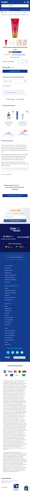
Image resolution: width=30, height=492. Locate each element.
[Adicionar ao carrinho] (13, 111)
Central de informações (10, 330)
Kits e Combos (11, 12)
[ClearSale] (4, 487)
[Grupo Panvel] (6, 478)
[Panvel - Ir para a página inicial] (12, 2)
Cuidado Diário (8, 310)
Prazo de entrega (8, 337)
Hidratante (23, 14)
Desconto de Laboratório (10, 293)
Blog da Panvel (8, 272)
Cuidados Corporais (16, 14)
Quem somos (8, 268)
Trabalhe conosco (9, 270)
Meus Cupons (5, 12)
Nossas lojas (7, 282)
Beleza (9, 14)
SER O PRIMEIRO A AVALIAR (15, 195)
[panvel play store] (20, 246)
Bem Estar (7, 313)
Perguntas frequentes (9, 333)
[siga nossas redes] (8, 352)
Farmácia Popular (8, 299)
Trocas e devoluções (9, 339)
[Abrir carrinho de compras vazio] (28, 2)
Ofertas (6, 342)
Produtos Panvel (8, 322)
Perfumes (7, 315)
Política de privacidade (10, 277)
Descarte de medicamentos (11, 279)
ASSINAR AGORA (15, 220)
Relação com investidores (10, 275)
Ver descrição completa (6, 174)
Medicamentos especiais (10, 290)
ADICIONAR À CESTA (15, 71)
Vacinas (6, 288)
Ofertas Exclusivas (17, 12)
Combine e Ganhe (24, 12)
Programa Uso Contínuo (10, 297)
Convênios (7, 295)
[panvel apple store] (9, 246)
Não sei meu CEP (7, 85)
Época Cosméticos (11, 92)
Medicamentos (8, 308)
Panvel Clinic (7, 324)
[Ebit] (16, 487)
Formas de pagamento (10, 335)
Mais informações (15, 57)
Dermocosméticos (9, 319)
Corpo (28, 14)
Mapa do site (7, 344)
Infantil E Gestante (9, 317)
